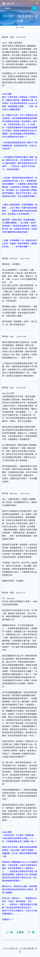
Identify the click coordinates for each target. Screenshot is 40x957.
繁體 (22, 27)
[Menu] (36, 3)
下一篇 (31, 932)
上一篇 (9, 932)
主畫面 (20, 932)
